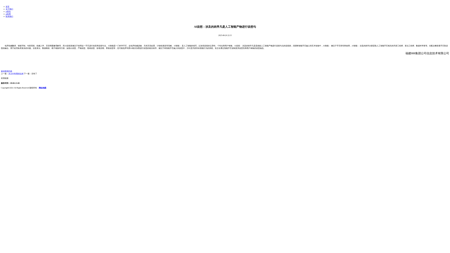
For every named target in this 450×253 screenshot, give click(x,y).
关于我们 (9, 9)
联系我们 (9, 16)
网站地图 (42, 88)
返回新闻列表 (6, 71)
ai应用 (8, 14)
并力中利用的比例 (15, 74)
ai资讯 (8, 12)
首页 (7, 7)
